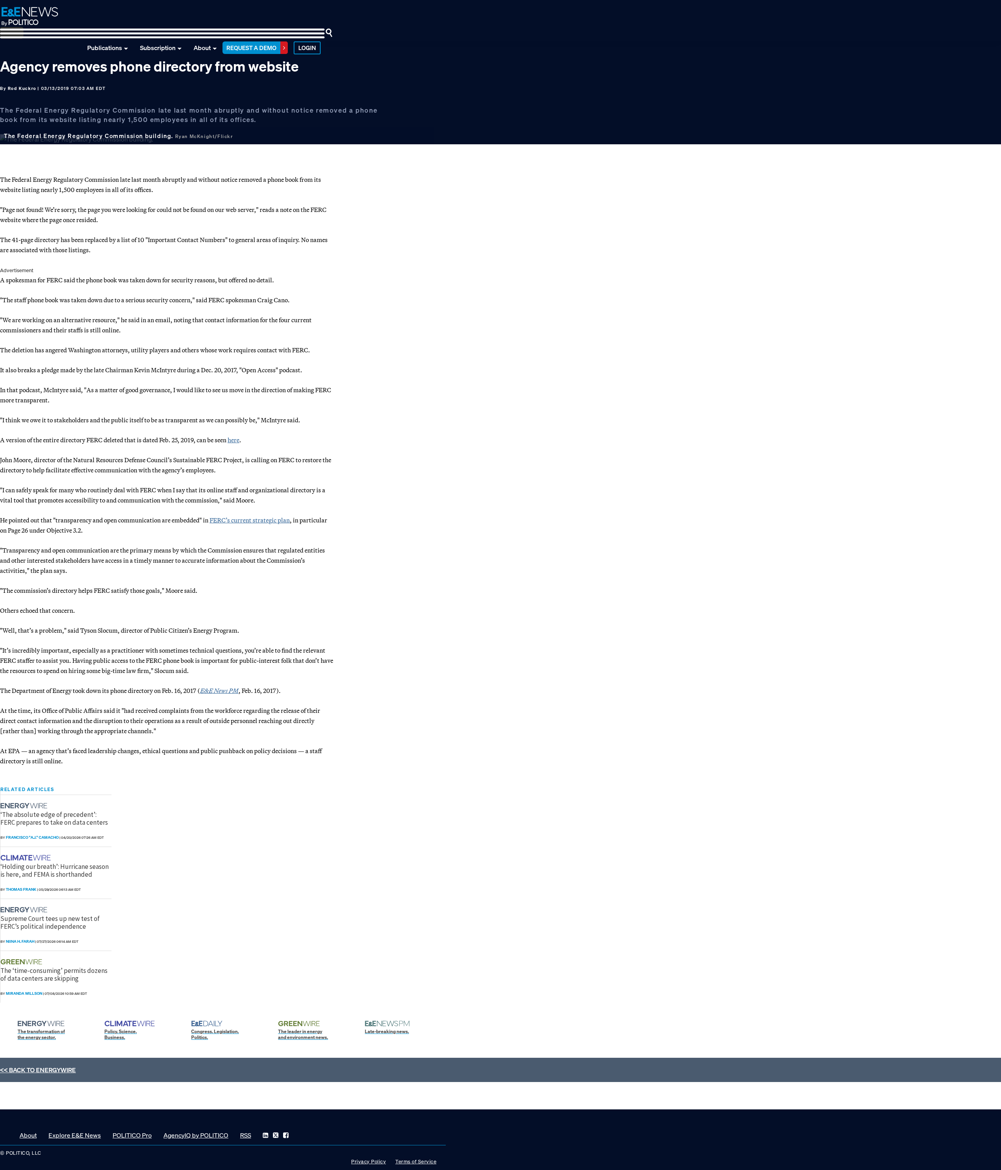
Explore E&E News (74, 1135)
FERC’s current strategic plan (250, 520)
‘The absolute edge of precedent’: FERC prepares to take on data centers (54, 818)
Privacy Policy (368, 1161)
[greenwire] (22, 962)
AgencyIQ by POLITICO (195, 1135)
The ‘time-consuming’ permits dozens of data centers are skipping (54, 974)
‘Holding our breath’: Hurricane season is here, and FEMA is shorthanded (54, 870)
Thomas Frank (21, 889)
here (233, 440)
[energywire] (24, 806)
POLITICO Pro (132, 1135)
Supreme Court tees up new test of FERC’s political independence (50, 922)
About (202, 47)
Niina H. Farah (20, 941)
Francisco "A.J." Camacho (32, 837)
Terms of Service (415, 1161)
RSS (245, 1135)
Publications (104, 47)
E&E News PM (219, 690)
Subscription (158, 47)
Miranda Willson (24, 993)
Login (307, 48)
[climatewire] (26, 858)
